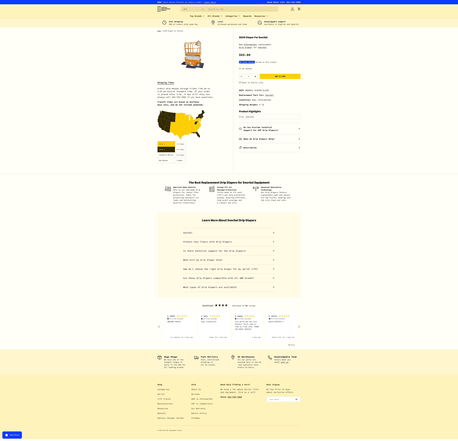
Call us (284, 362)
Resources (259, 16)
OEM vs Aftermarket (202, 399)
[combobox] (229, 9)
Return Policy (199, 413)
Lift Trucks (164, 399)
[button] (299, 9)
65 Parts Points (247, 62)
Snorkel (262, 47)
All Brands (214, 16)
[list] (192, 54)
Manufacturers (165, 403)
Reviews (195, 394)
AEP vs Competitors (202, 403)
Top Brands (196, 16)
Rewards (247, 16)
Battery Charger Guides (170, 418)
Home (159, 31)
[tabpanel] (192, 125)
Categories (231, 16)
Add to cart (280, 76)
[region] (229, 326)
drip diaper (245, 47)
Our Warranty (198, 408)
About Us (196, 389)
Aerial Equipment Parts (172, 430)
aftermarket (250, 44)
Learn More (210, 2)
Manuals (161, 413)
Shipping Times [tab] (165, 82)
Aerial (161, 394)
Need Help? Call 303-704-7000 (284, 2)
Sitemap (195, 418)
